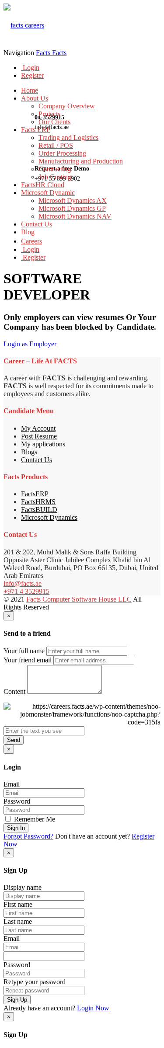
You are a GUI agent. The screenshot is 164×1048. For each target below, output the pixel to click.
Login (30, 67)
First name (17, 904)
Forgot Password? (28, 836)
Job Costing (54, 177)
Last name (17, 921)
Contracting (54, 169)
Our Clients (54, 121)
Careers (31, 241)
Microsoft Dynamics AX (72, 200)
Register (32, 75)
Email (11, 784)
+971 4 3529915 (26, 591)
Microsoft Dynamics (49, 517)
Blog (28, 232)
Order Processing (62, 153)
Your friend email (27, 660)
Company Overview (66, 106)
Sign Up (17, 999)
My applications (43, 444)
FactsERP (35, 494)
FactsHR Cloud (42, 184)
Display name (22, 887)
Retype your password (34, 981)
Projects (49, 114)
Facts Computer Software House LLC (79, 599)
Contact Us (36, 224)
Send (13, 740)
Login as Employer (29, 344)
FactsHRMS (38, 501)
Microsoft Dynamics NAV (75, 216)
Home (29, 90)
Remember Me (33, 819)
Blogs (29, 452)
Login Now (93, 1008)
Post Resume (39, 436)
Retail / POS (55, 145)
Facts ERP (35, 129)
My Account (38, 428)
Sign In (16, 828)
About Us (34, 98)
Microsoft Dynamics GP (72, 208)
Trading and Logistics (68, 137)
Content (14, 691)
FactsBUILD (39, 509)
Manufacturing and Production (80, 161)
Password (16, 801)
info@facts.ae (22, 583)
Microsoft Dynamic (48, 192)
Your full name (24, 651)
